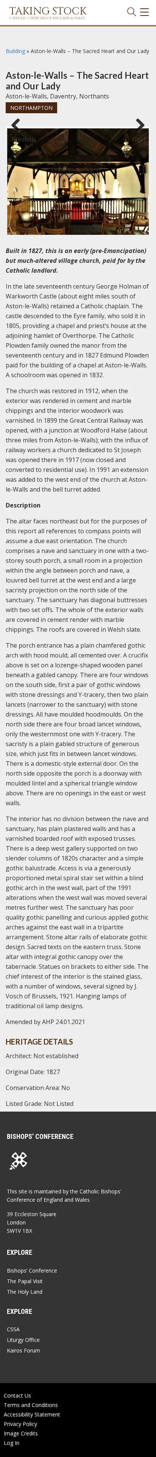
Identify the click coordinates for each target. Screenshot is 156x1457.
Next (138, 135)
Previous (18, 135)
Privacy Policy (20, 1423)
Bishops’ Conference (32, 1270)
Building (15, 51)
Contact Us (17, 1395)
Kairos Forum (23, 1350)
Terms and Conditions (31, 1405)
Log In (11, 1442)
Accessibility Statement (32, 1414)
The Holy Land (24, 1291)
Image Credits (21, 1433)
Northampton (31, 107)
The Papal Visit (25, 1281)
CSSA (13, 1329)
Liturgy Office (23, 1339)
